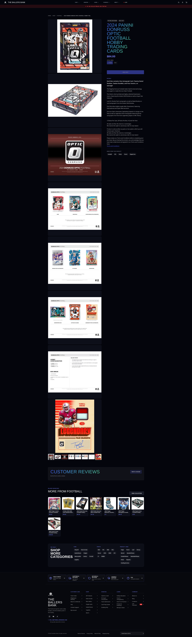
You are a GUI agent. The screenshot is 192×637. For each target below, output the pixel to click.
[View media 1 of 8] (51, 457)
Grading (86, 2)
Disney (138, 549)
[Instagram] (49, 616)
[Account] (182, 2)
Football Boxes (124, 556)
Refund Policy (97, 633)
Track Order (74, 595)
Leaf (133, 549)
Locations (134, 601)
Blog (133, 598)
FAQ (72, 604)
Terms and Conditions (113, 146)
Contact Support (75, 607)
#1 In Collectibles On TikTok (96, 6)
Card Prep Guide (105, 604)
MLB (99, 549)
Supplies (77, 559)
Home (49, 15)
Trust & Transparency (120, 598)
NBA (108, 549)
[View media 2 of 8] (58, 457)
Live (126, 2)
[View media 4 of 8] (71, 457)
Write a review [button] (136, 471)
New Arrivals (84, 549)
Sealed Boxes (78, 553)
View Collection (137, 493)
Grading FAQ (104, 607)
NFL (115, 154)
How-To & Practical (121, 601)
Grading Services (125, 563)
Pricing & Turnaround (104, 598)
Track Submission (105, 601)
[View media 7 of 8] (92, 457)
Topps (122, 549)
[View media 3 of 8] (65, 457)
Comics (85, 556)
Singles (85, 553)
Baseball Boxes (130, 553)
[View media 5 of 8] (78, 457)
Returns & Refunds (75, 601)
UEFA (105, 553)
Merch (87, 613)
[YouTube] (53, 616)
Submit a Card (105, 595)
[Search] (178, 2)
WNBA (103, 556)
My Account (74, 610)
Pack (110, 62)
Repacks (128, 559)
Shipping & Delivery (73, 598)
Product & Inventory (119, 604)
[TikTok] (57, 616)
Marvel (122, 553)
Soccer (99, 553)
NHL (113, 549)
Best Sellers (89, 601)
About (116, 2)
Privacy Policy (90, 633)
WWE (110, 553)
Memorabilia (78, 556)
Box (115, 62)
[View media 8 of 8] (98, 457)
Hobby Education (121, 595)
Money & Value (120, 607)
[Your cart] (186, 2)
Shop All (77, 549)
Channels (105, 2)
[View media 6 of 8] (85, 457)
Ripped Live (132, 154)
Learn (95, 2)
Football (59, 15)
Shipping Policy (105, 633)
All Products (89, 595)
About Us (134, 595)
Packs (120, 154)
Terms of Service (81, 633)
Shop (76, 2)
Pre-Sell (91, 556)
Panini (125, 154)
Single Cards (89, 604)
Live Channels (137, 604)
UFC (115, 553)
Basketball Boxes (135, 556)
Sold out (125, 72)
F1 (98, 556)
